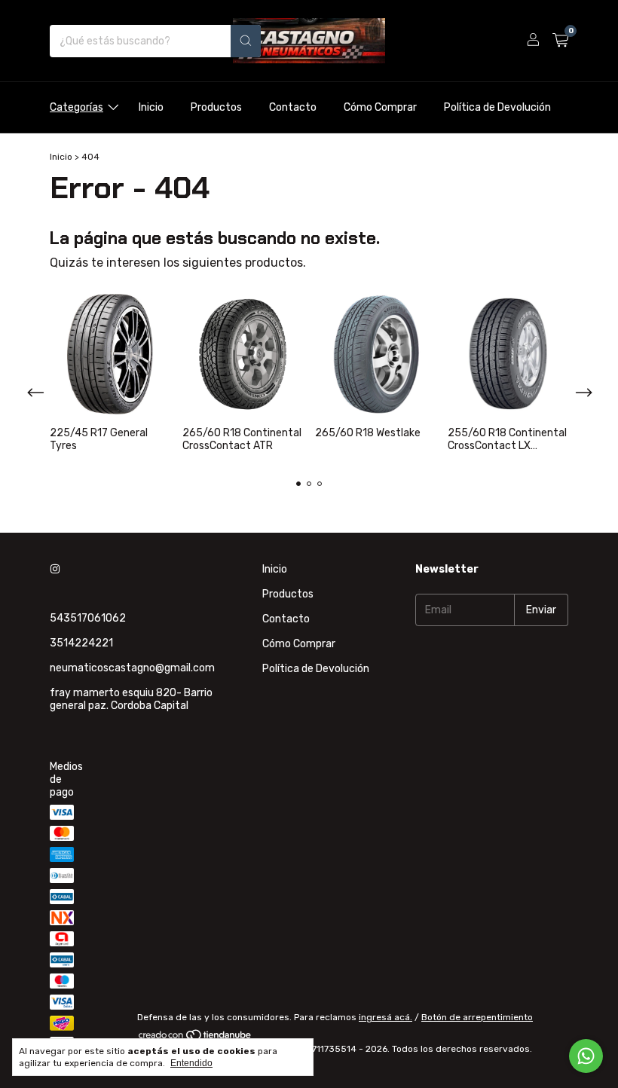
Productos (216, 107)
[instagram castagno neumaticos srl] (55, 569)
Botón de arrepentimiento (477, 1017)
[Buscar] (246, 41)
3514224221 (81, 643)
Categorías (76, 107)
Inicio (151, 107)
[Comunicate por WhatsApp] (586, 1056)
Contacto (293, 107)
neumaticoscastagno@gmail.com (132, 668)
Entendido (191, 1063)
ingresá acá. (385, 1017)
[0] (560, 41)
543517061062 (88, 618)
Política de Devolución (497, 107)
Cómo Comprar (380, 107)
